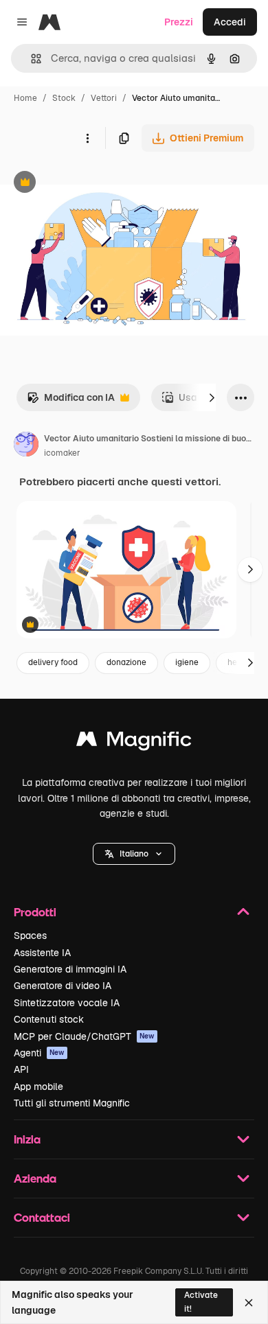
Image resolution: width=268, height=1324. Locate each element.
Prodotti (35, 912)
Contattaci (42, 1217)
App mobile (38, 1086)
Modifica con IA (71, 401)
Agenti (39, 1053)
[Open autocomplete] (30, 59)
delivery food (53, 662)
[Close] (248, 1302)
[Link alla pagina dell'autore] (26, 446)
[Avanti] (211, 397)
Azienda (35, 1178)
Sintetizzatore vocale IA (67, 1003)
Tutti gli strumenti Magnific (72, 1103)
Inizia (27, 1139)
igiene (187, 662)
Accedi (230, 22)
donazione (126, 662)
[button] (134, 854)
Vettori (104, 98)
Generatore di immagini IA (70, 969)
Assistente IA (42, 952)
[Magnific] (134, 742)
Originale (91, 183)
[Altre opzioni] (87, 138)
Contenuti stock (49, 1019)
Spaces (30, 935)
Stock (64, 98)
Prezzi (178, 22)
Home (25, 98)
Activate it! (201, 1302)
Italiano (134, 853)
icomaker (62, 453)
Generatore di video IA (62, 985)
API (21, 1069)
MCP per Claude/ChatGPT (84, 1036)
